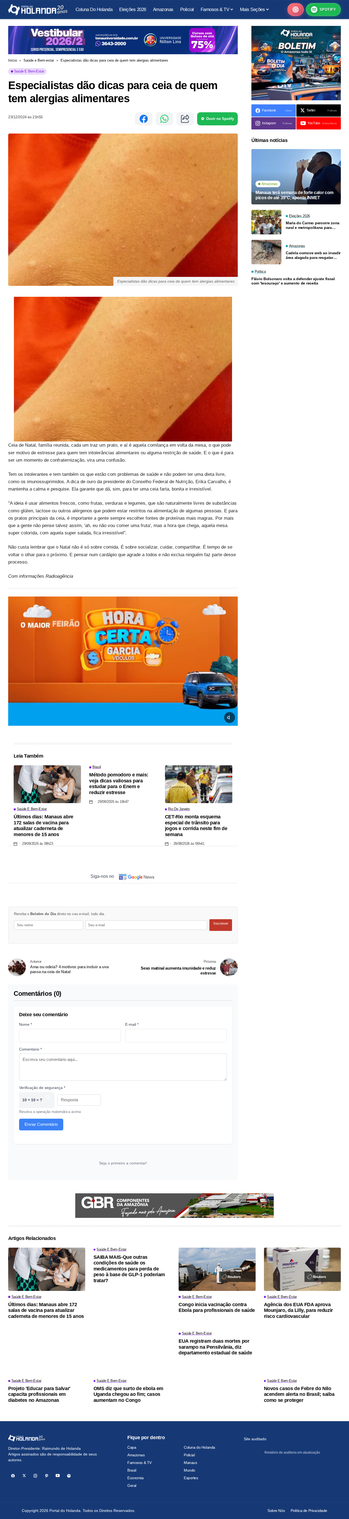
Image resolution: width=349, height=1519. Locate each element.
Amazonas (136, 1455)
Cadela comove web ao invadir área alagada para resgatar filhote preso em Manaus (313, 255)
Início (12, 60)
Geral (131, 1485)
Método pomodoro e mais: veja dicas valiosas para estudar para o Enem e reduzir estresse (118, 783)
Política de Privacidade (309, 1510)
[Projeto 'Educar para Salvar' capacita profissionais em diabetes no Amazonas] (46, 1353)
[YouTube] (57, 1476)
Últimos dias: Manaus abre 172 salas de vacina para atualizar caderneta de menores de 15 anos (43, 825)
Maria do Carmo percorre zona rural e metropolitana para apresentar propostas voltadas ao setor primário (313, 225)
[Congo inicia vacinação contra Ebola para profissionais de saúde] (217, 1269)
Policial (189, 1455)
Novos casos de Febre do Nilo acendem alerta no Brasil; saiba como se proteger (299, 1394)
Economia (135, 1478)
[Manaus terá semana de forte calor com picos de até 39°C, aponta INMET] (296, 176)
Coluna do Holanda (199, 1447)
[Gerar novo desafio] (47, 1100)
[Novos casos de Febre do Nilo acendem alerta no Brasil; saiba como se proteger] (302, 1353)
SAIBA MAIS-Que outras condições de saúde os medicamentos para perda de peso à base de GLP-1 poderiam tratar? (129, 1268)
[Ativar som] (229, 717)
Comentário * (30, 1049)
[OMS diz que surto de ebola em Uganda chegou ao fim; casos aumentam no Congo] (132, 1353)
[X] (24, 1476)
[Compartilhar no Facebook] (143, 118)
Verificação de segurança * (42, 1087)
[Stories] (295, 9)
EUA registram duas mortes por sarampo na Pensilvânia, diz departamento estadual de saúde (215, 1346)
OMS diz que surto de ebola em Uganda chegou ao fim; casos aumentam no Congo (129, 1394)
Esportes (191, 1478)
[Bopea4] (37, 9)
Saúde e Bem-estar (38, 60)
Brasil (131, 1470)
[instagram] (35, 1476)
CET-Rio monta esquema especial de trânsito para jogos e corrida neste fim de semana (196, 825)
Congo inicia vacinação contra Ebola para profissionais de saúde (217, 1307)
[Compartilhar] (185, 118)
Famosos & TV (139, 1462)
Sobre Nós (276, 1510)
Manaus (190, 1462)
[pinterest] (46, 1476)
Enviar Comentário (41, 1124)
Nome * (25, 1024)
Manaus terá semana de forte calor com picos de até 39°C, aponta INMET (294, 195)
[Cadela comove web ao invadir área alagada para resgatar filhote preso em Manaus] (266, 252)
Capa (131, 1447)
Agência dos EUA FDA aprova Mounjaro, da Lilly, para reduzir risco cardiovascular (298, 1310)
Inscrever (220, 923)
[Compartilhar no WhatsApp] (164, 118)
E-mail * (132, 1024)
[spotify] (69, 1476)
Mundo (189, 1470)
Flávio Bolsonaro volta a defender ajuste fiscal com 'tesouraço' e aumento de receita (293, 281)
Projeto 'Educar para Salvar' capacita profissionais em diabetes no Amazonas (39, 1394)
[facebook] (13, 1476)
